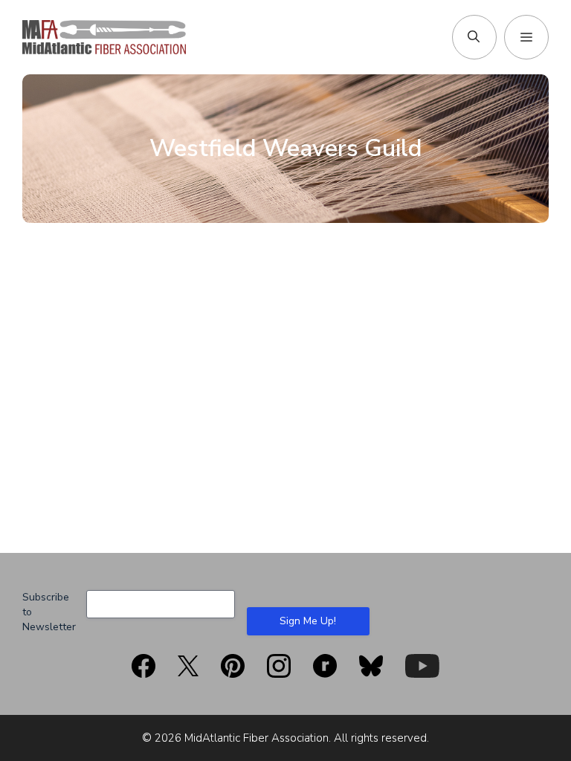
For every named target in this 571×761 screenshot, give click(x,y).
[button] (473, 37)
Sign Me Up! (308, 621)
